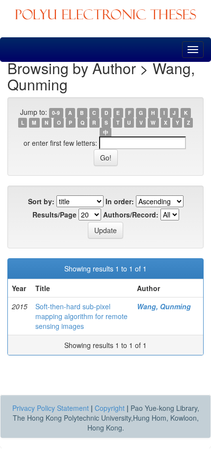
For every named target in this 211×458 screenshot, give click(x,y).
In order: (120, 201)
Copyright (110, 408)
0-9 (56, 112)
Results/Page (54, 214)
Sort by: (41, 201)
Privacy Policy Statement (50, 408)
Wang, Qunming (164, 306)
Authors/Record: (130, 214)
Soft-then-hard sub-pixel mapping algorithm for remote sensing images (81, 316)
